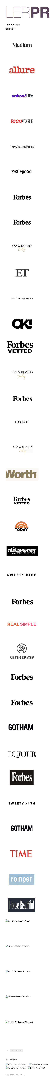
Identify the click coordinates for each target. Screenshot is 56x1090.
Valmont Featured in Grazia (25, 989)
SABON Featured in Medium (24, 53)
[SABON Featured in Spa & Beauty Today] (22, 374)
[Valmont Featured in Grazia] (18, 971)
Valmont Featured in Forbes (25, 686)
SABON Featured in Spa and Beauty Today (23, 254)
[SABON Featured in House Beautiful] (22, 905)
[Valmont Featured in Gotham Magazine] (22, 728)
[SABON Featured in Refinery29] (22, 652)
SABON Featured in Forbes (25, 205)
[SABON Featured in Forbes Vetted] (22, 348)
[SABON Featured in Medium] (22, 45)
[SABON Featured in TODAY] (22, 526)
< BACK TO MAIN (13, 24)
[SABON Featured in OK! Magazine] (22, 323)
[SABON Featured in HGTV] (17, 946)
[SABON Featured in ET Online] (22, 273)
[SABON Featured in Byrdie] (18, 921)
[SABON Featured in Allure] (22, 70)
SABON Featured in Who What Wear (22, 305)
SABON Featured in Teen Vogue (22, 128)
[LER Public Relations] (28, 12)
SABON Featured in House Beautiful (22, 912)
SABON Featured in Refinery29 (19, 659)
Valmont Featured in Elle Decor (21, 1038)
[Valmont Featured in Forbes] (22, 677)
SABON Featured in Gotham (24, 837)
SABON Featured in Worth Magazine (22, 482)
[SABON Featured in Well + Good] (22, 172)
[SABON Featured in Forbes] (22, 197)
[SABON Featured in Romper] (22, 880)
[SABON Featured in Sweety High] (22, 576)
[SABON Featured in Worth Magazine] (22, 475)
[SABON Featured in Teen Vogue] (22, 121)
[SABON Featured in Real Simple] (22, 627)
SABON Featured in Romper (24, 888)
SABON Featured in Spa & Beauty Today (22, 381)
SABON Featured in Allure (25, 79)
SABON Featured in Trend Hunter (22, 558)
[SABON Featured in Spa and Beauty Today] (22, 247)
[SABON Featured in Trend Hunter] (22, 551)
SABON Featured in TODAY (24, 534)
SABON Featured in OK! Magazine (21, 330)
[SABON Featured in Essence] (22, 424)
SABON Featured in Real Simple (22, 634)
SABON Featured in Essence (24, 433)
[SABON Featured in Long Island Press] (22, 146)
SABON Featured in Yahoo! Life (23, 102)
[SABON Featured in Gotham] (22, 829)
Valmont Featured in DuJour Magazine (23, 760)
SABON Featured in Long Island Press (22, 153)
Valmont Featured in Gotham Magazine (23, 735)
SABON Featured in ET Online (21, 279)
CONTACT (10, 29)
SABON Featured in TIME (25, 863)
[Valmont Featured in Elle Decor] (19, 1022)
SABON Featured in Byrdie (25, 939)
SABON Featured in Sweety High (23, 583)
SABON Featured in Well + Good (22, 178)
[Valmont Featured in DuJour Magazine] (22, 753)
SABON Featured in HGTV (25, 964)
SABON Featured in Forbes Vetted (23, 355)
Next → (18, 1050)
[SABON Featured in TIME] (22, 854)
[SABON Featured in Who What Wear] (22, 298)
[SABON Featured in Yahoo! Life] (22, 96)
